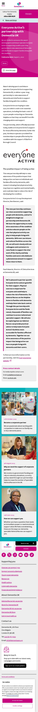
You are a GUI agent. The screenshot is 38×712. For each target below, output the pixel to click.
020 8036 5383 (12, 378)
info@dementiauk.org (14, 640)
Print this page (11, 70)
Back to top (25, 543)
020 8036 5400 (10, 637)
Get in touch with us (9, 616)
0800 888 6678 (9, 16)
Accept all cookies (17, 700)
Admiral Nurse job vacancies (12, 601)
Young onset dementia (10, 575)
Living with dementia (9, 586)
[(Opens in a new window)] (4, 555)
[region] (17, 695)
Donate (28, 14)
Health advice (7, 582)
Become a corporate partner (15, 422)
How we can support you (13, 518)
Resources (5, 579)
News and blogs (11, 20)
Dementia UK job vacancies (12, 608)
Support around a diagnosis (12, 571)
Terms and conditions (8, 677)
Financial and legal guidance (12, 590)
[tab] (11, 20)
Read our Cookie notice (12, 695)
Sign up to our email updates (15, 666)
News (5, 63)
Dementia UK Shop (8, 612)
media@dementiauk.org (14, 375)
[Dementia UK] (19, 4)
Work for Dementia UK (10, 605)
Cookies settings (17, 706)
